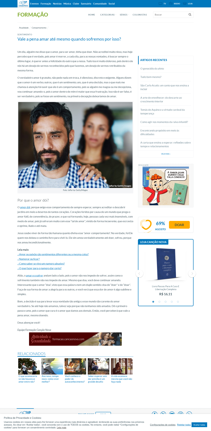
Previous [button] (139, 273)
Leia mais (61, 427)
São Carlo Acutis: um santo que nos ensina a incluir (164, 87)
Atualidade (24, 28)
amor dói (25, 207)
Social (112, 3)
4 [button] (172, 302)
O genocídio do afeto (152, 68)
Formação (46, 3)
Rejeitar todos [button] (184, 424)
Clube (76, 3)
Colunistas (140, 15)
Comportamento (39, 28)
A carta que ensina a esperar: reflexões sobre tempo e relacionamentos (165, 144)
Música (67, 3)
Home (91, 15)
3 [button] (165, 302)
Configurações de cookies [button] (162, 424)
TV (165, 4)
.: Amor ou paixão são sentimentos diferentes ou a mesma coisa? (53, 254)
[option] (166, 274)
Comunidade (100, 3)
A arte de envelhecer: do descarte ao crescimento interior (161, 99)
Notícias (57, 3)
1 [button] (153, 302)
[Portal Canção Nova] (23, 3)
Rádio (177, 4)
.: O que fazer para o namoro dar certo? (39, 268)
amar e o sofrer (34, 275)
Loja (190, 4)
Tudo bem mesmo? (150, 76)
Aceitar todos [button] (199, 424)
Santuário (86, 3)
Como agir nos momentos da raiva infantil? (164, 121)
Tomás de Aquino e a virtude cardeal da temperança (162, 111)
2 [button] (159, 302)
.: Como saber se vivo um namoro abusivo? (41, 263)
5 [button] (178, 302)
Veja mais (165, 154)
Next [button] (192, 273)
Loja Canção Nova (153, 242)
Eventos (34, 3)
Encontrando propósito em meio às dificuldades (159, 132)
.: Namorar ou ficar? (28, 258)
